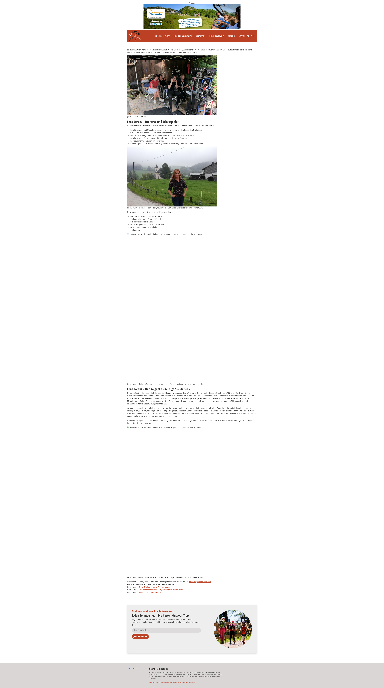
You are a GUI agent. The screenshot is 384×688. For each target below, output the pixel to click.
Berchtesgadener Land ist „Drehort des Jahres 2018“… (162, 590)
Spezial (242, 36)
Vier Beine (231, 36)
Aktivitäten (200, 36)
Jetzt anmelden (140, 636)
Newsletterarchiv (155, 682)
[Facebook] (253, 36)
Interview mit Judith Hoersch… (151, 592)
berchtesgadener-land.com (200, 581)
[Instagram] (251, 36)
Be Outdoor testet (162, 36)
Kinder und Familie (216, 36)
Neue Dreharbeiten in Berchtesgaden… (155, 587)
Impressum (165, 682)
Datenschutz (173, 682)
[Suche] (248, 36)
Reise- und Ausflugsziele (183, 36)
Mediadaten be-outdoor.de (187, 682)
